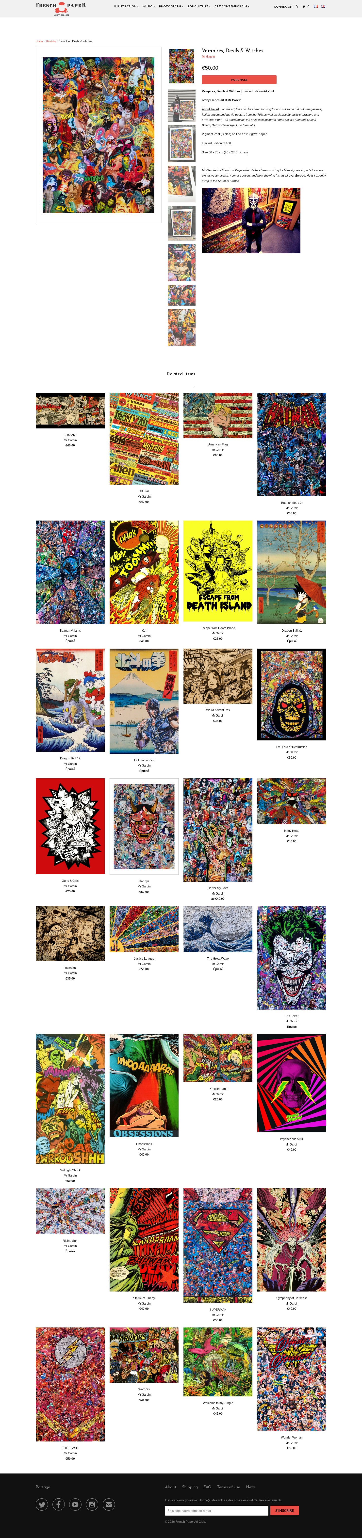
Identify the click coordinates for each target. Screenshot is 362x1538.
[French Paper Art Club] (61, 8)
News (251, 1487)
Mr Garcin (208, 56)
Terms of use (228, 1487)
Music (148, 6)
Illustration (125, 6)
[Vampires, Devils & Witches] (99, 135)
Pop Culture (198, 6)
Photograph (170, 6)
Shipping (190, 1487)
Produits (51, 41)
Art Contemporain (231, 6)
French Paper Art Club (190, 1521)
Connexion (283, 6)
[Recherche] (297, 7)
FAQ (207, 1487)
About (170, 1487)
